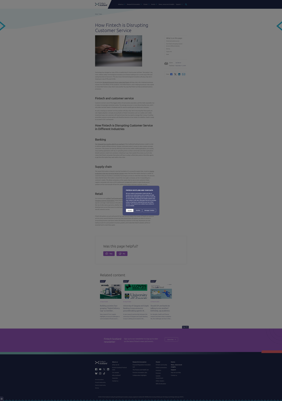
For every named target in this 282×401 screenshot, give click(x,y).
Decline (138, 210)
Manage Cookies (149, 210)
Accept (130, 210)
